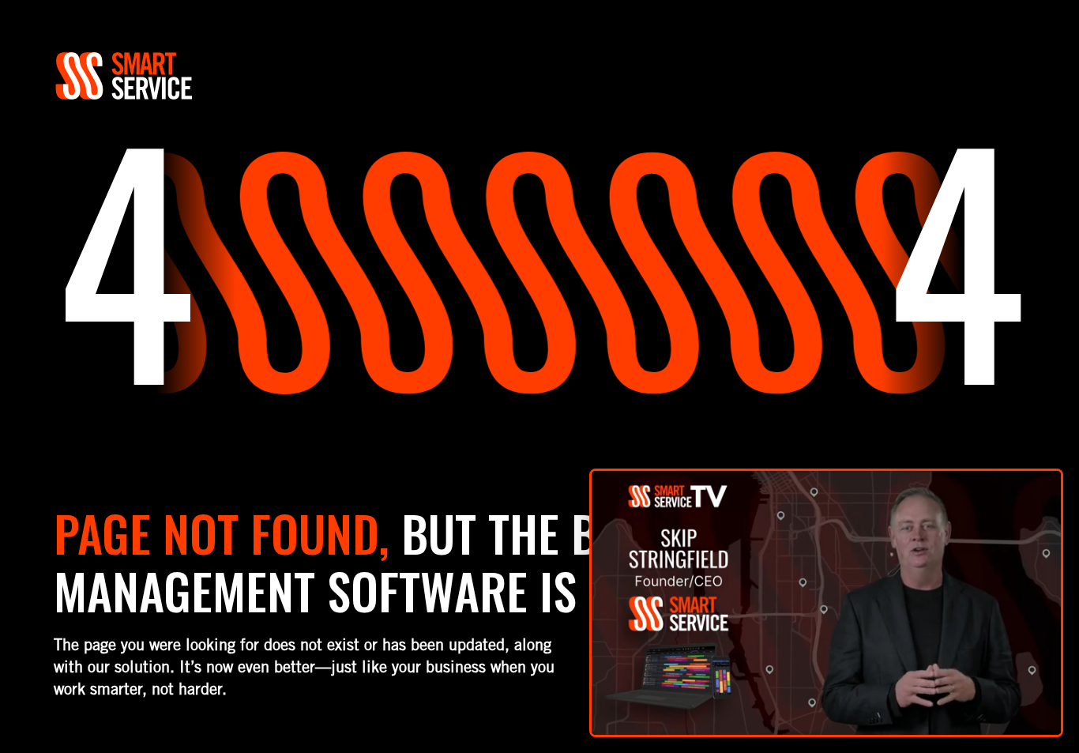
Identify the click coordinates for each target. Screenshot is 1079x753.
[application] (826, 603)
